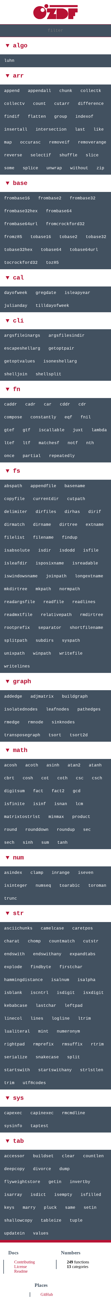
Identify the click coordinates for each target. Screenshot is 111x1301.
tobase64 (51, 250)
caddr (10, 404)
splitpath (15, 640)
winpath (42, 653)
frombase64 (59, 211)
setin (90, 1207)
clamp (36, 873)
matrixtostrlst (22, 817)
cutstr (91, 941)
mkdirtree (15, 589)
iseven (85, 873)
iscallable (52, 430)
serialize (15, 1057)
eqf (68, 417)
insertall (15, 129)
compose (13, 417)
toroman (97, 885)
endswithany (47, 954)
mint (43, 1031)
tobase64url (84, 250)
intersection (51, 129)
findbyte (40, 967)
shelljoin (15, 374)
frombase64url (21, 224)
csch (97, 778)
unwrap (54, 168)
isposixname (50, 563)
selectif (40, 155)
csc (80, 778)
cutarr (62, 104)
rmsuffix (72, 1044)
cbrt (9, 778)
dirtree (68, 524)
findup (69, 537)
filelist (14, 537)
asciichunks (18, 928)
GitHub (47, 1294)
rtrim (97, 1044)
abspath (13, 486)
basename (75, 486)
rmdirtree (91, 615)
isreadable (85, 563)
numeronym (68, 1031)
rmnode (35, 722)
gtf (26, 430)
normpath (69, 589)
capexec (13, 1113)
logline (61, 1018)
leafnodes (57, 709)
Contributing (24, 1262)
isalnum (60, 980)
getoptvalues (19, 361)
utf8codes (34, 1083)
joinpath (56, 576)
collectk (91, 91)
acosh (10, 765)
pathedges (89, 709)
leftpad (74, 1005)
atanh (95, 765)
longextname (89, 576)
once (9, 456)
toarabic (69, 885)
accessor (14, 1156)
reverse (13, 155)
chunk (65, 91)
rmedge (12, 722)
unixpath (14, 653)
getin (55, 1182)
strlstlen (91, 1070)
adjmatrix (42, 696)
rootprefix (17, 628)
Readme (21, 1271)
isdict (38, 1195)
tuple (76, 1220)
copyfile (14, 499)
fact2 (58, 791)
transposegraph (22, 735)
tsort (55, 735)
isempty (63, 1195)
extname (95, 524)
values (41, 1233)
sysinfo (13, 1126)
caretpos (82, 928)
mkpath (43, 589)
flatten (37, 116)
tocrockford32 (21, 262)
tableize (51, 1220)
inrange (61, 873)
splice (30, 168)
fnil (86, 417)
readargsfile (19, 602)
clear (68, 1156)
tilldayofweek (52, 305)
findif (12, 116)
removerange (92, 142)
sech (9, 842)
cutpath (76, 499)
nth (90, 443)
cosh (28, 778)
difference (91, 104)
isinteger (15, 885)
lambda (99, 430)
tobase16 (40, 237)
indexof (84, 116)
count (39, 104)
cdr (82, 404)
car (48, 404)
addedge (13, 696)
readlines (84, 602)
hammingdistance (23, 980)
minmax (56, 817)
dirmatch (14, 524)
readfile (53, 602)
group (60, 116)
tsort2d (79, 735)
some (9, 168)
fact (38, 791)
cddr (65, 404)
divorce (42, 1169)
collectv (14, 104)
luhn (9, 60)
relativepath (56, 615)
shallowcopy (18, 1220)
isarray (13, 1195)
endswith (14, 954)
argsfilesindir (67, 335)
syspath (71, 640)
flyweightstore (22, 1182)
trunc (10, 898)
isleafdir (15, 563)
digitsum (14, 791)
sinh (28, 842)
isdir (44, 550)
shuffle (68, 155)
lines (36, 1018)
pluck (50, 1207)
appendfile (43, 486)
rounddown (37, 829)
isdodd (67, 550)
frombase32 (83, 198)
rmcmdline (73, 1113)
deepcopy (14, 1169)
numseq (43, 885)
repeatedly (62, 456)
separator (49, 628)
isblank (13, 993)
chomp (34, 941)
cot (45, 778)
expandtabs (83, 954)
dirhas (72, 512)
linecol (13, 1018)
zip (100, 168)
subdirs (45, 640)
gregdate (46, 293)
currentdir (46, 499)
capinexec (42, 1113)
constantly (43, 417)
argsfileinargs (22, 335)
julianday (15, 305)
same (70, 1207)
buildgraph (75, 696)
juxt (78, 430)
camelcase (52, 928)
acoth (31, 765)
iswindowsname (21, 576)
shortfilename (86, 628)
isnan (60, 804)
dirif (94, 512)
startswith (17, 1070)
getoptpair (61, 348)
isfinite (14, 804)
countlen (93, 1156)
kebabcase (15, 1005)
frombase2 (49, 198)
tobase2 (68, 237)
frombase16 (17, 198)
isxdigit (93, 993)
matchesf (49, 443)
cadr (30, 404)
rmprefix (43, 1044)
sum (45, 842)
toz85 (52, 262)
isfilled (91, 1195)
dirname (42, 524)
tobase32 (96, 237)
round (10, 829)
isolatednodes (21, 709)
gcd (77, 791)
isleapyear (77, 293)
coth (62, 778)
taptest (39, 1126)
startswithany (55, 1070)
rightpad (14, 1044)
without (79, 168)
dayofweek (15, 293)
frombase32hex (21, 211)
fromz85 (13, 237)
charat (12, 941)
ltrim (84, 1018)
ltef (9, 443)
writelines (17, 666)
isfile (91, 550)
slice (92, 155)
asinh (52, 765)
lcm (79, 804)
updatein (14, 1233)
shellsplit (48, 374)
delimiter (15, 512)
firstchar (71, 967)
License (20, 1266)
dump (64, 1169)
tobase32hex (18, 250)
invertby (80, 1182)
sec (87, 829)
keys (9, 1207)
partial (32, 456)
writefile (71, 653)
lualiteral (17, 1031)
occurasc (30, 142)
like (98, 129)
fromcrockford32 (65, 224)
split (73, 1057)
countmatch (62, 941)
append (12, 91)
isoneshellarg (60, 361)
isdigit (66, 993)
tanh (62, 842)
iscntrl (39, 993)
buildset (43, 1156)
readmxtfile (18, 615)
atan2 (74, 765)
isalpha (86, 980)
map (8, 142)
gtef (9, 430)
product (81, 817)
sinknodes (63, 722)
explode (13, 967)
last (80, 129)
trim (9, 1083)
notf (73, 443)
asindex (13, 873)
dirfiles (46, 512)
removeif (59, 142)
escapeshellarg (22, 348)
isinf (39, 804)
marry (29, 1207)
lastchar (46, 1005)
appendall (39, 91)
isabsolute (17, 550)
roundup (66, 829)
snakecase (47, 1057)
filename (43, 537)
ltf (26, 443)
